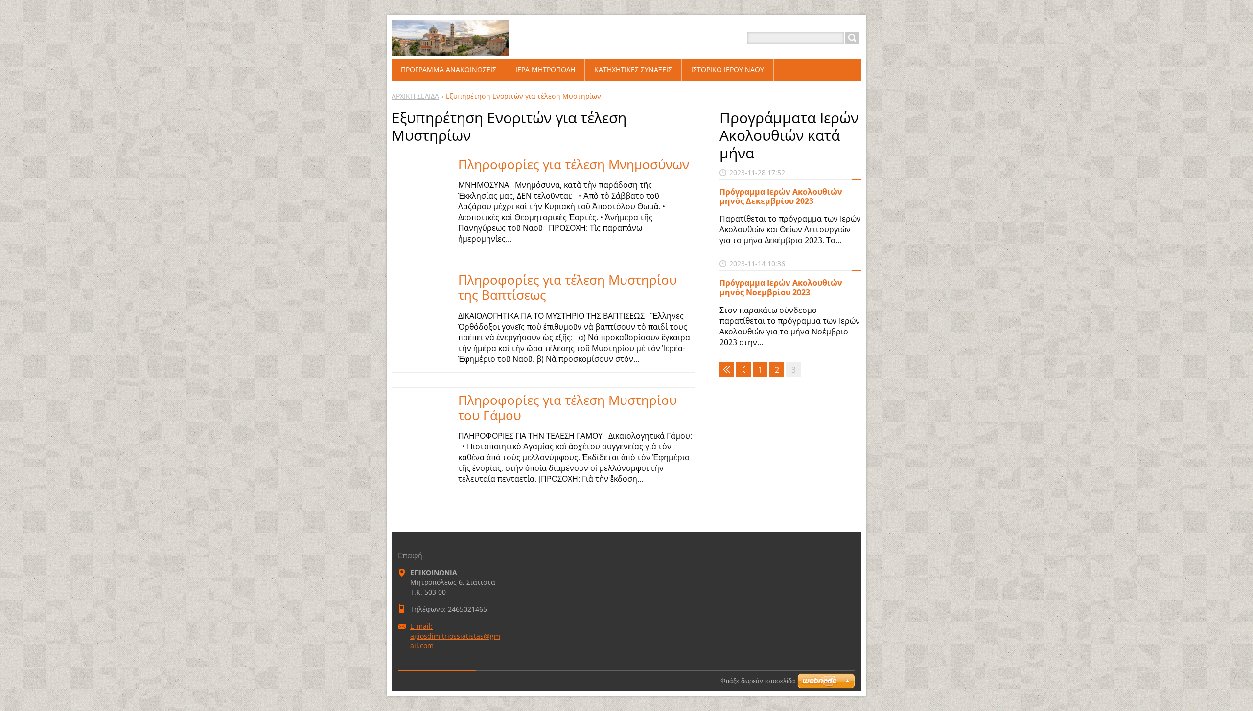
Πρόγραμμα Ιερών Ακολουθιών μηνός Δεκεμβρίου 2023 (780, 196)
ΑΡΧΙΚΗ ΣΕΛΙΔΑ (415, 96)
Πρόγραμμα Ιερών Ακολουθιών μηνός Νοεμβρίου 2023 (780, 287)
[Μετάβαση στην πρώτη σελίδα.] (726, 369)
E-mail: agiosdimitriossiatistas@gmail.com (455, 636)
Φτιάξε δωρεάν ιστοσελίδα (757, 681)
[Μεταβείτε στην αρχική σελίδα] (450, 49)
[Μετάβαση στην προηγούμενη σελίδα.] (743, 369)
